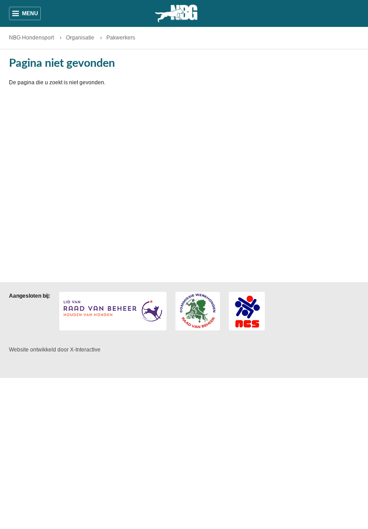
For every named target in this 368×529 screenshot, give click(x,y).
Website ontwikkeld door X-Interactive (55, 350)
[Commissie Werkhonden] (197, 311)
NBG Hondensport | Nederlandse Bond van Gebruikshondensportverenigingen (184, 13)
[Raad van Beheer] (112, 311)
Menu (25, 13)
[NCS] (247, 311)
